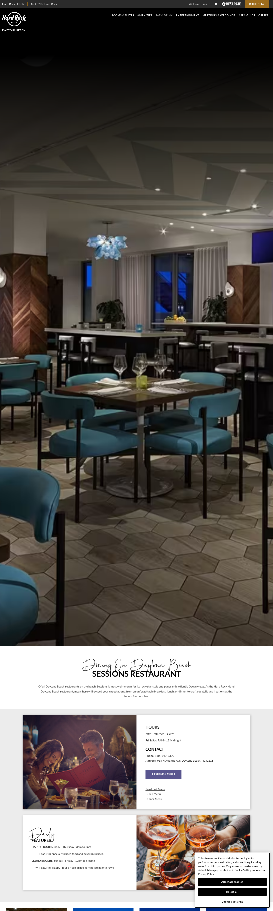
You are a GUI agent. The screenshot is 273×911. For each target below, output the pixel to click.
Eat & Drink (164, 15)
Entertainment (187, 15)
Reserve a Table (163, 774)
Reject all (232, 891)
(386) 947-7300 (164, 755)
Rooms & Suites (123, 15)
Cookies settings (232, 901)
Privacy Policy (206, 874)
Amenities (144, 15)
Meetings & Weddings (218, 15)
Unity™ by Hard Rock (44, 4)
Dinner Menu (153, 799)
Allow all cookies (232, 881)
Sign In (206, 4)
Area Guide (246, 15)
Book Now (257, 4)
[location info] (216, 4)
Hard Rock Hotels (13, 4)
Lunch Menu (153, 794)
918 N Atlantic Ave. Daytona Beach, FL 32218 (185, 760)
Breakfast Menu (155, 789)
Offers (263, 15)
